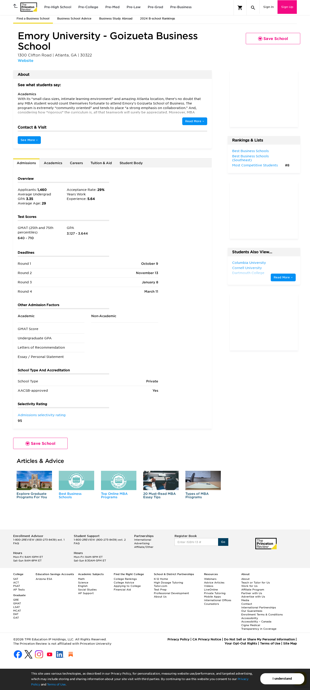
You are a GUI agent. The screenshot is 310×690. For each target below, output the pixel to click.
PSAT (16, 586)
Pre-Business (181, 7)
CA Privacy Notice (206, 639)
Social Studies (87, 589)
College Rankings (125, 579)
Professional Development (171, 593)
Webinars (210, 579)
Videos (208, 586)
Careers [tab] (76, 163)
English (83, 586)
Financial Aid (122, 589)
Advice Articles (214, 582)
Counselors (211, 603)
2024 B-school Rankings (157, 18)
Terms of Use (56, 684)
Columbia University (249, 263)
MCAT (17, 610)
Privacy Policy (178, 639)
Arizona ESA (44, 579)
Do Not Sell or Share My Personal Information (259, 639)
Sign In (268, 7)
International (142, 539)
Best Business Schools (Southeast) (250, 158)
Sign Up (287, 7)
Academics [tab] (53, 163)
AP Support (86, 593)
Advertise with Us (253, 596)
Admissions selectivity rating (42, 415)
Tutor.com (160, 586)
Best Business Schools (70, 495)
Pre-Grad (155, 7)
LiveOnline (211, 589)
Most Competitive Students (255, 165)
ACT (16, 582)
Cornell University (247, 268)
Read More (193, 121)
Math (81, 579)
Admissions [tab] (26, 163)
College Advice (124, 582)
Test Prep (160, 589)
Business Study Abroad (115, 18)
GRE (16, 599)
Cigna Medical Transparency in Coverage (258, 627)
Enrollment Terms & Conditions (262, 614)
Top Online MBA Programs (114, 495)
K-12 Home (161, 579)
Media (245, 600)
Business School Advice (74, 18)
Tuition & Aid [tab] (101, 163)
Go (223, 542)
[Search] (253, 7)
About (245, 579)
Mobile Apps (212, 596)
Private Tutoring (215, 593)
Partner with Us (251, 593)
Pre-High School (57, 7)
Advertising (142, 543)
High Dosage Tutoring (168, 582)
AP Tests (19, 589)
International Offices (217, 600)
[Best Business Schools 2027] (76, 480)
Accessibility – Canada (256, 621)
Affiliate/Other (143, 547)
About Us (160, 596)
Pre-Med (112, 7)
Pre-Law (134, 7)
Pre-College (88, 7)
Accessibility (249, 618)
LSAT (16, 607)
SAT (15, 579)
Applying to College (127, 586)
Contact (246, 603)
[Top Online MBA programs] (118, 480)
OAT (16, 617)
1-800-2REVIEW (38, 539)
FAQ (16, 543)
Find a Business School (33, 18)
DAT (15, 614)
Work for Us (249, 586)
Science (83, 582)
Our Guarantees (251, 610)
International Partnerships (258, 607)
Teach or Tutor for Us (255, 582)
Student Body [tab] (131, 163)
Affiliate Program (252, 589)
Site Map (290, 643)
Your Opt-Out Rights (241, 643)
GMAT (17, 603)
